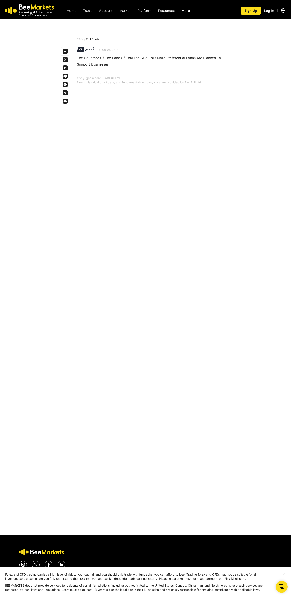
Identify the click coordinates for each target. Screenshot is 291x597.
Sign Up (250, 11)
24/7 (80, 39)
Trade (87, 11)
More (186, 11)
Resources (166, 11)
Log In (269, 11)
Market (125, 11)
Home (71, 11)
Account (105, 11)
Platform (144, 11)
